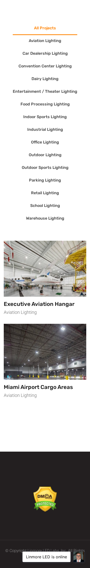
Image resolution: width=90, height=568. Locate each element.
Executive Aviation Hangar (39, 304)
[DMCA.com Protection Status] (45, 499)
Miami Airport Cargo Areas (38, 387)
